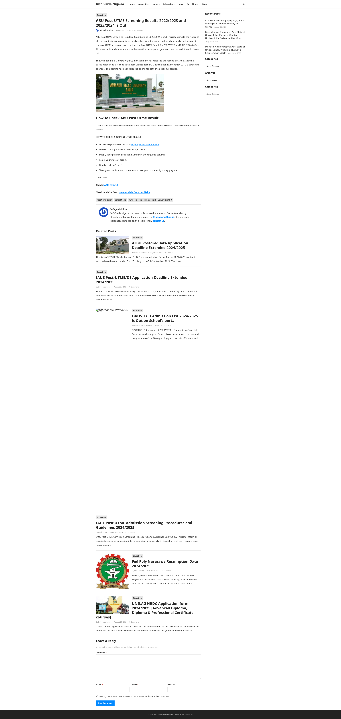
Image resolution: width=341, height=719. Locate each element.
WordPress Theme (176, 714)
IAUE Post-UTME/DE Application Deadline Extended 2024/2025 (141, 279)
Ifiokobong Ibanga (163, 217)
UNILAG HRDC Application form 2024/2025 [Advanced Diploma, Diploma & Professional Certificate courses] (145, 610)
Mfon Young (139, 571)
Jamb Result (106, 53)
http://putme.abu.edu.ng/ (145, 144)
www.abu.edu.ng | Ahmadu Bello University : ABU (150, 200)
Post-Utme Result (104, 200)
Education (101, 15)
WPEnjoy (189, 714)
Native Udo (138, 325)
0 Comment (138, 30)
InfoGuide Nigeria (110, 4)
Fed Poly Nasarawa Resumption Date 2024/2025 (165, 563)
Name (99, 684)
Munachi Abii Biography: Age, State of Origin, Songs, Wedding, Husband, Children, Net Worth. (225, 50)
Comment (101, 652)
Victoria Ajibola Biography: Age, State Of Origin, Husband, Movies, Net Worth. (224, 23)
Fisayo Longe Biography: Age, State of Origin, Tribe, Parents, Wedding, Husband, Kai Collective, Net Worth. (225, 35)
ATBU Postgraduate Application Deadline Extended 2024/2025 (160, 245)
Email (135, 684)
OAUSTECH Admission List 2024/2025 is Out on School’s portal (165, 318)
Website (171, 684)
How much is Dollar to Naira (134, 192)
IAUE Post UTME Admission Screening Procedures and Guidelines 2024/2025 (144, 525)
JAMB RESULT (110, 185)
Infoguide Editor (107, 30)
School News (120, 200)
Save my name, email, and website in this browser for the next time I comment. (134, 696)
